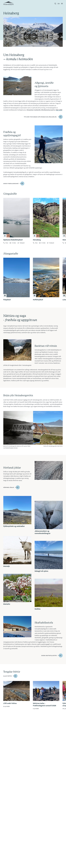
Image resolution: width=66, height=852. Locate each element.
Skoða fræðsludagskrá (11, 183)
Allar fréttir (7, 676)
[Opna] (62, 3)
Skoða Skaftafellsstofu (49, 655)
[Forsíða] (8, 3)
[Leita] (55, 3)
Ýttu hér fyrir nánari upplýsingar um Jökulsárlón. (40, 117)
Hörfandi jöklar (8, 487)
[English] (58, 4)
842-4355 (59, 110)
